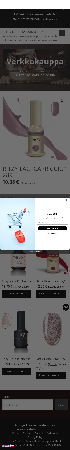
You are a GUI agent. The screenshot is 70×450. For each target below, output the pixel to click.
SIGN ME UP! (52, 228)
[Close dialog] (67, 200)
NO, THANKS (52, 233)
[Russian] (12, 445)
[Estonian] (6, 445)
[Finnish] (9, 445)
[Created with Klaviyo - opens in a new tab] (35, 251)
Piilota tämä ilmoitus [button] (54, 4)
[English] (3, 445)
